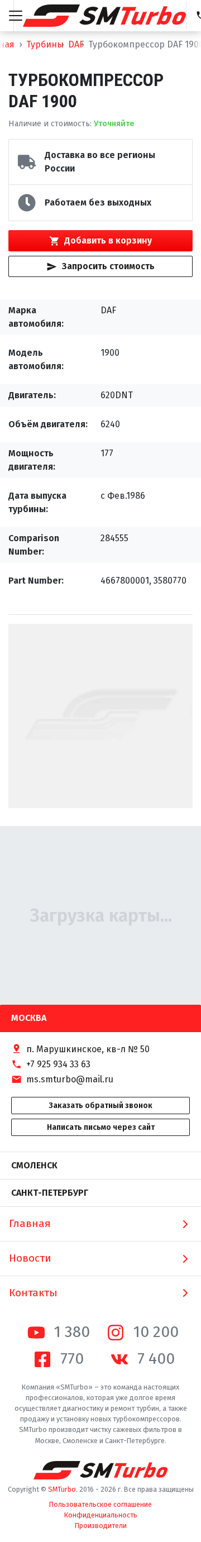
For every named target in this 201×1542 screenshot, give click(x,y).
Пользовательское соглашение (100, 1504)
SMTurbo (62, 1489)
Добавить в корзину (108, 240)
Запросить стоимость (108, 266)
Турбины (45, 44)
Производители (101, 1525)
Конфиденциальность (100, 1515)
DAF (76, 44)
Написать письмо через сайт (101, 1127)
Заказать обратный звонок (100, 1105)
